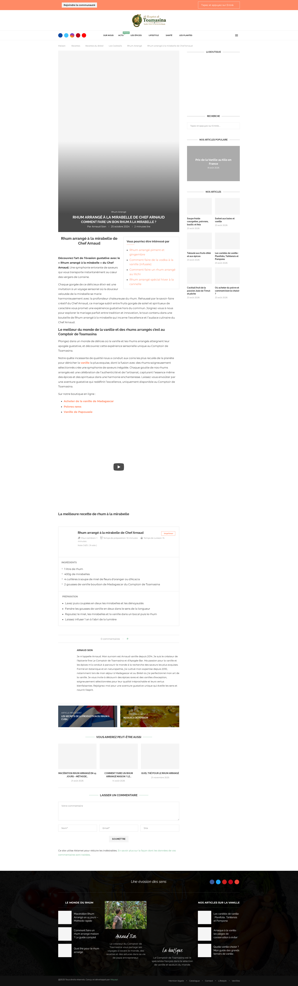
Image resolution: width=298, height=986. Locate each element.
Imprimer (168, 533)
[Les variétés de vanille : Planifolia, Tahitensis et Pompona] (227, 241)
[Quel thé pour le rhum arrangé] (160, 756)
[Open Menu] (236, 35)
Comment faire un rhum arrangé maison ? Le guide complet (86, 934)
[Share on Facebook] (132, 638)
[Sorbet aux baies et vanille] (227, 206)
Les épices (136, 35)
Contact (209, 980)
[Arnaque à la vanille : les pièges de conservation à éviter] (204, 934)
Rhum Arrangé (134, 46)
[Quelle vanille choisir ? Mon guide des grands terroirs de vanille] (204, 950)
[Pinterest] (78, 35)
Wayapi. (114, 979)
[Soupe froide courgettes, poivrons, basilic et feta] (199, 206)
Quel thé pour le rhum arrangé (160, 773)
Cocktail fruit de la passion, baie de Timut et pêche (198, 290)
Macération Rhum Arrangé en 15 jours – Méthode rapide (86, 917)
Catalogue (194, 980)
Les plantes (185, 35)
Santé (169, 35)
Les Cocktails (115, 46)
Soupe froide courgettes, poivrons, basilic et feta (197, 221)
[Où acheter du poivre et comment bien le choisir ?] (227, 275)
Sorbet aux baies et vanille (225, 220)
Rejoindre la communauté (79, 5)
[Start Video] (118, 467)
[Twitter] (66, 35)
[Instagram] (72, 35)
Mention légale (176, 980)
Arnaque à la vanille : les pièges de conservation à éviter (225, 934)
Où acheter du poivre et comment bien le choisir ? (227, 290)
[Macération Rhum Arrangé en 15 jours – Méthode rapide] (77, 756)
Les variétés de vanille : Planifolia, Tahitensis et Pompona (227, 256)
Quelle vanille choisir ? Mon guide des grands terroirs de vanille (226, 950)
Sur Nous (108, 35)
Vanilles (236, 980)
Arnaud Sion (99, 226)
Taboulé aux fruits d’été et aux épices (199, 254)
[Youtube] (84, 35)
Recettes (75, 46)
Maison (61, 46)
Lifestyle (154, 35)
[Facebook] (60, 35)
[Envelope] (237, 882)
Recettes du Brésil (94, 46)
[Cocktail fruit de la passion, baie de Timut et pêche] (199, 275)
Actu (122, 34)
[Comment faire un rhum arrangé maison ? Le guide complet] (119, 756)
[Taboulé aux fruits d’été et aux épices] (199, 241)
